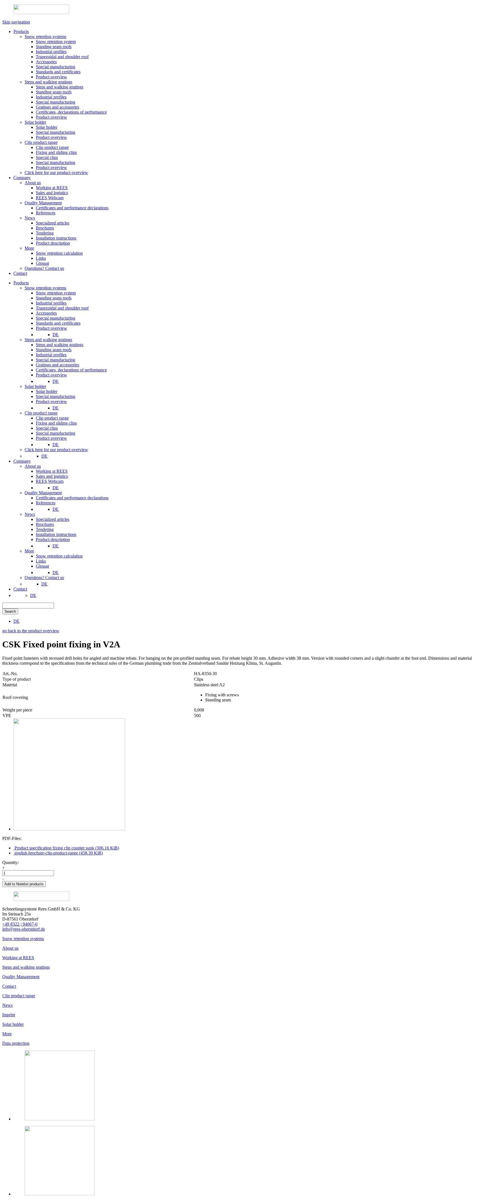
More (7, 1033)
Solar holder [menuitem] (35, 386)
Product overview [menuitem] (51, 328)
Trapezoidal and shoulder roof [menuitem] (62, 308)
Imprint (8, 1014)
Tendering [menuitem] (45, 529)
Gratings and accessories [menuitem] (57, 364)
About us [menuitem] (33, 466)
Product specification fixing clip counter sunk (66, 848)
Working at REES (18, 957)
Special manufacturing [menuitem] (55, 318)
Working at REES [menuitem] (52, 471)
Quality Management (20, 976)
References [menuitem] (45, 502)
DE (56, 334)
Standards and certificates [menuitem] (58, 323)
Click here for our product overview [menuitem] (56, 449)
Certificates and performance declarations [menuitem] (72, 497)
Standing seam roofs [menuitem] (54, 298)
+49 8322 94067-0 (19, 924)
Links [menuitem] (41, 561)
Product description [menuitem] (53, 539)
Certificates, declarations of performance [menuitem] (71, 369)
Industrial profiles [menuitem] (51, 303)
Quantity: (10, 862)
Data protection (15, 1043)
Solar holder (13, 1024)
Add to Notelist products (24, 884)
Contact (9, 986)
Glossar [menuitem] (42, 566)
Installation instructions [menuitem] (56, 534)
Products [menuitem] (21, 282)
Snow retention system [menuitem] (56, 293)
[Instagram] (59, 1118)
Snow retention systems (23, 938)
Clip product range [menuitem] (41, 413)
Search (10, 611)
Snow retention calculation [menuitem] (59, 556)
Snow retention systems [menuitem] (45, 287)
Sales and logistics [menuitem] (52, 476)
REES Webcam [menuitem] (49, 481)
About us (10, 948)
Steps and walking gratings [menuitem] (48, 339)
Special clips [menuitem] (47, 428)
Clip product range (18, 995)
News (7, 1005)
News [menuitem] (30, 514)
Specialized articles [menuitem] (52, 519)
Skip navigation (16, 22)
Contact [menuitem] (20, 589)
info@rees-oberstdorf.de (23, 929)
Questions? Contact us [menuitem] (44, 577)
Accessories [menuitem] (46, 313)
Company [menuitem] (22, 461)
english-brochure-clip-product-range (58, 853)
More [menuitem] (29, 551)
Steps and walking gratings (26, 967)
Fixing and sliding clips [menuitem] (56, 423)
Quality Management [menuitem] (43, 492)
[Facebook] (59, 1193)
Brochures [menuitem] (45, 524)
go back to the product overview (30, 630)
